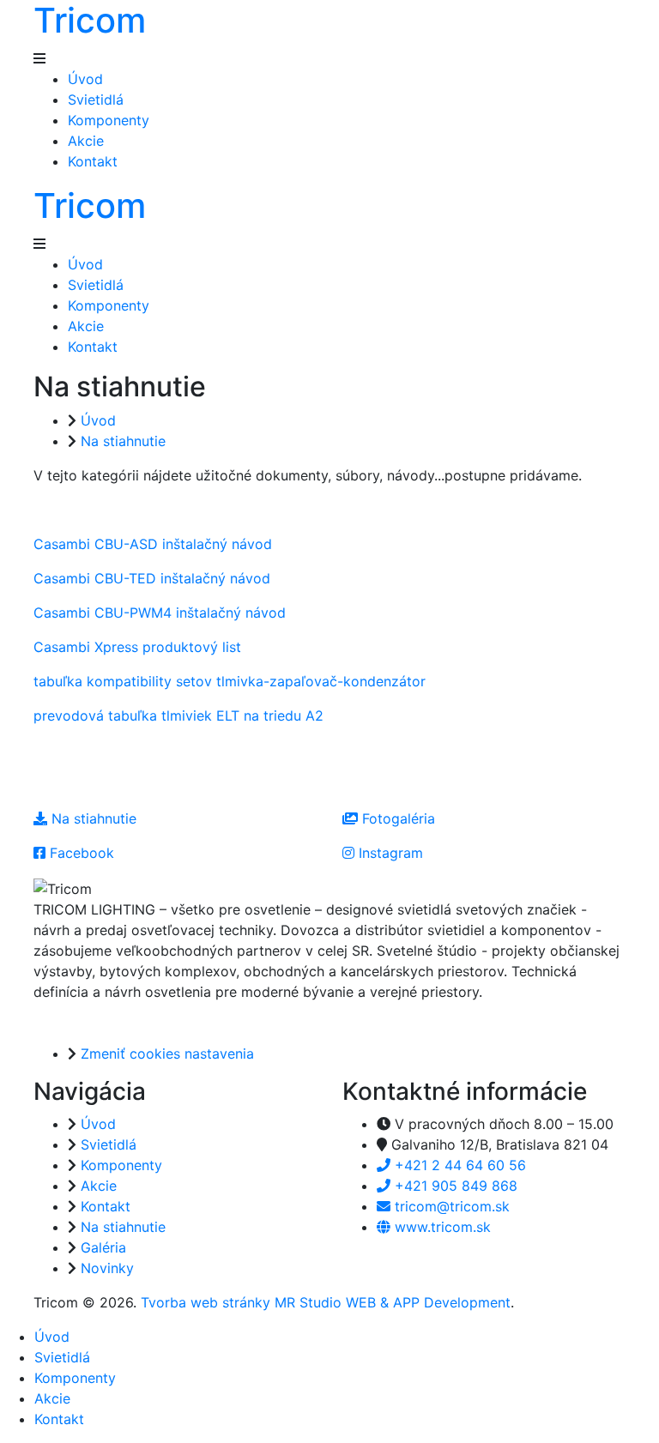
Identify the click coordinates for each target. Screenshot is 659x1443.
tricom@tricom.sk (450, 1206)
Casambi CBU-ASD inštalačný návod (152, 543)
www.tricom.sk (440, 1226)
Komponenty (108, 120)
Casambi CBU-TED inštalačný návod (151, 578)
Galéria (103, 1247)
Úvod (85, 79)
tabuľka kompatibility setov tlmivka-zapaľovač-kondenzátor (229, 681)
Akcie (86, 140)
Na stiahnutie (123, 441)
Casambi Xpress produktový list (137, 646)
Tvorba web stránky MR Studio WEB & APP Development (326, 1302)
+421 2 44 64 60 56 (458, 1165)
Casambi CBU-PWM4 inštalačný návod (159, 612)
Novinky (107, 1268)
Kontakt (93, 161)
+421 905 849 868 (453, 1185)
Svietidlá (96, 99)
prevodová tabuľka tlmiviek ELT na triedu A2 (178, 715)
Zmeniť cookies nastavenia (167, 1053)
